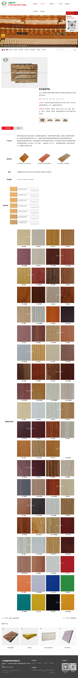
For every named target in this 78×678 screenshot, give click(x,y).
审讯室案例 (52, 672)
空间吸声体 (33, 49)
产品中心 (13, 45)
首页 (9, 45)
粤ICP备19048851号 (6, 672)
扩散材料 (45, 663)
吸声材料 (34, 663)
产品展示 (34, 660)
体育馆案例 (40, 670)
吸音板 (10, 49)
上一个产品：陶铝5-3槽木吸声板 (10, 618)
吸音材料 (21, 49)
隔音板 (15, 49)
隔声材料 (39, 663)
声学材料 (27, 49)
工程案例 (34, 667)
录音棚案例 (34, 670)
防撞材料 (51, 663)
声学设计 (44, 49)
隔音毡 (38, 49)
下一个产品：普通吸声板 (69, 618)
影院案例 (51, 670)
